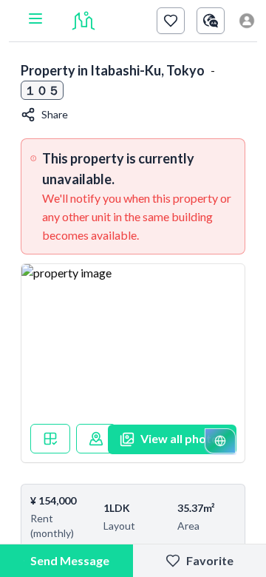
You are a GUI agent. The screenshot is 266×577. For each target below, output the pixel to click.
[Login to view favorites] (171, 20)
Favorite (209, 560)
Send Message (69, 560)
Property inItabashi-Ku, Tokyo (113, 70)
